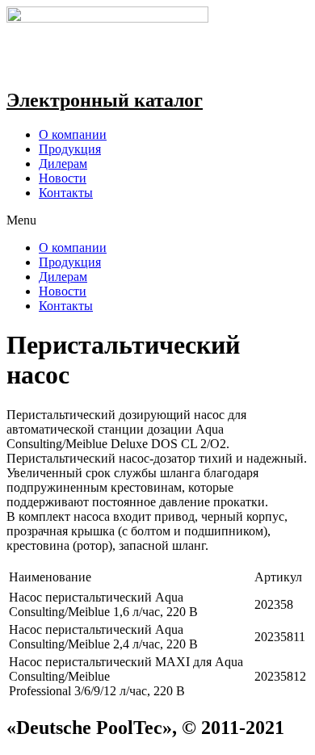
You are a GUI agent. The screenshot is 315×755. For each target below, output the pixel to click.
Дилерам (63, 163)
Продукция (70, 149)
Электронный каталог (104, 100)
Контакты (66, 192)
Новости (62, 178)
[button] (157, 220)
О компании (73, 134)
